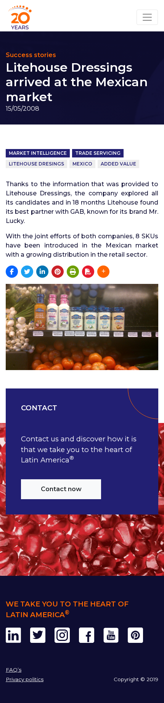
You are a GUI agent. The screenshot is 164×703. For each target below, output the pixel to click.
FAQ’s (13, 670)
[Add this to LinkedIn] (42, 271)
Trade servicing (98, 153)
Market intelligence (38, 153)
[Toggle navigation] (147, 17)
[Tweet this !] (27, 271)
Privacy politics (24, 679)
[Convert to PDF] (88, 271)
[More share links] (103, 271)
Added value (118, 164)
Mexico (82, 164)
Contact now (61, 489)
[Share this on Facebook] (12, 271)
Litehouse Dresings (36, 164)
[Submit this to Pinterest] (57, 271)
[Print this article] (73, 271)
